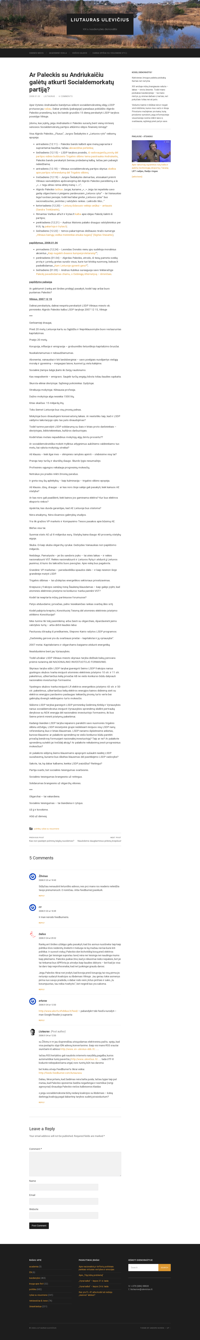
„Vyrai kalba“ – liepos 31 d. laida (93, 1281)
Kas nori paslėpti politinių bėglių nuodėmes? (51, 839)
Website (33, 1209)
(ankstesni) (137, 176)
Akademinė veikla (58, 53)
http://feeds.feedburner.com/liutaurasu (60, 1072)
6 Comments (66, 96)
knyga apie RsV (36, 1283)
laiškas (59, 189)
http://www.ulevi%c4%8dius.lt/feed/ (58, 1011)
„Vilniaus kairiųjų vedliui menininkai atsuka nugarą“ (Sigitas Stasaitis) (74, 234)
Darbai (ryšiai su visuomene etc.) (110, 53)
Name (32, 1180)
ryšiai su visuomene (50, 829)
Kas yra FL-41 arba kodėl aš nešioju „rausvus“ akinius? (95, 1293)
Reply (42, 896)
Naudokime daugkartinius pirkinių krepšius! (99, 839)
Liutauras (49, 96)
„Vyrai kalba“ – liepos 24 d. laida (93, 1286)
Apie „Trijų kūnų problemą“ (91, 1275)
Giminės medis (36, 53)
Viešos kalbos (79, 53)
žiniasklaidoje (35, 1306)
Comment (35, 1149)
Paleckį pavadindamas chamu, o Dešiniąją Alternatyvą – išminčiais (73, 274)
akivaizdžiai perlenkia (81, 148)
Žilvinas (43, 876)
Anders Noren (157, 1328)
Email (32, 1195)
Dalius (42, 934)
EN (30, 1272)
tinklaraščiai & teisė (38, 1300)
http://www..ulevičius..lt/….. (85, 1059)
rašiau (47, 108)
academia (33, 1266)
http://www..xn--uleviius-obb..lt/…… (79, 1049)
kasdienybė (34, 1278)
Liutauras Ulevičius (100, 19)
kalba (78, 214)
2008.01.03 (34, 96)
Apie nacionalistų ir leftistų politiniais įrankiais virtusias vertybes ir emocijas (96, 1268)
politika (37, 829)
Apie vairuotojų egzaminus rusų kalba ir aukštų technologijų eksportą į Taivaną (150, 166)
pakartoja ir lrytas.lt (56, 226)
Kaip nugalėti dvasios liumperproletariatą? (72, 253)
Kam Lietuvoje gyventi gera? (70, 265)
